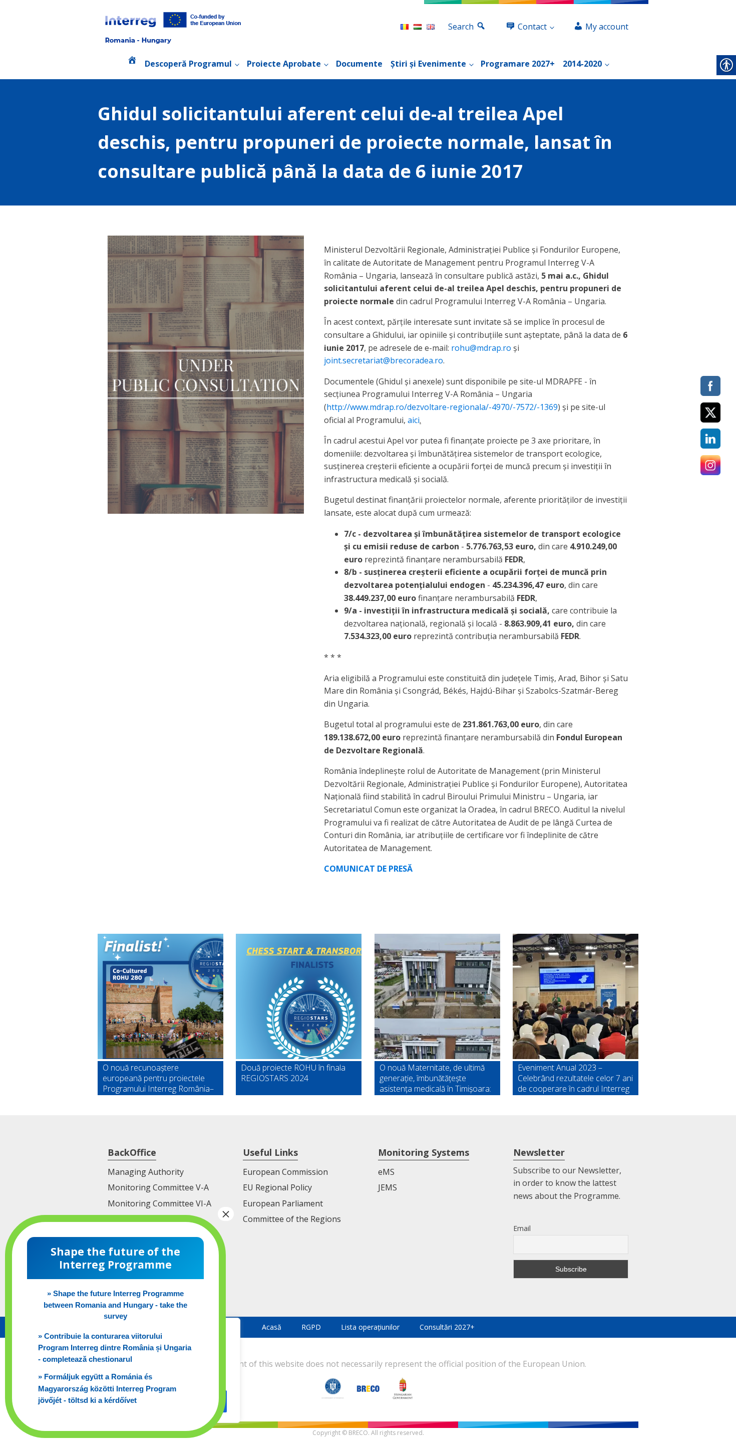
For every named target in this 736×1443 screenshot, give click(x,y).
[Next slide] (630, 1014)
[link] (173, 27)
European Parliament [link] (283, 1203)
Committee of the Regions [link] (292, 1218)
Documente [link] (359, 63)
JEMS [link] (387, 1187)
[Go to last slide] (106, 1014)
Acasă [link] (271, 1327)
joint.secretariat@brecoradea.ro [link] (383, 360)
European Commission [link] (285, 1171)
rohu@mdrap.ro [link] (481, 347)
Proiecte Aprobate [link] (284, 63)
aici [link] (414, 420)
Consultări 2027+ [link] (447, 1327)
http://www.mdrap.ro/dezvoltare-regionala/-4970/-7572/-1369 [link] (442, 407)
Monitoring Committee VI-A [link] (159, 1203)
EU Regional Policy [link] (277, 1187)
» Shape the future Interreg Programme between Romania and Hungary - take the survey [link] (115, 1304)
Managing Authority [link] (146, 1171)
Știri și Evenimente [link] (428, 63)
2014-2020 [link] (582, 63)
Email (522, 1228)
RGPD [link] (311, 1327)
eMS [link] (386, 1171)
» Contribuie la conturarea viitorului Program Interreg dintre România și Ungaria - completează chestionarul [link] (114, 1348)
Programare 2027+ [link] (518, 63)
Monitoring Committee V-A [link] (158, 1187)
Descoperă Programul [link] (188, 63)
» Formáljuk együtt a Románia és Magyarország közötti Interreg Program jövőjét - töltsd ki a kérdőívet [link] (107, 1388)
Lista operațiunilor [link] (370, 1327)
